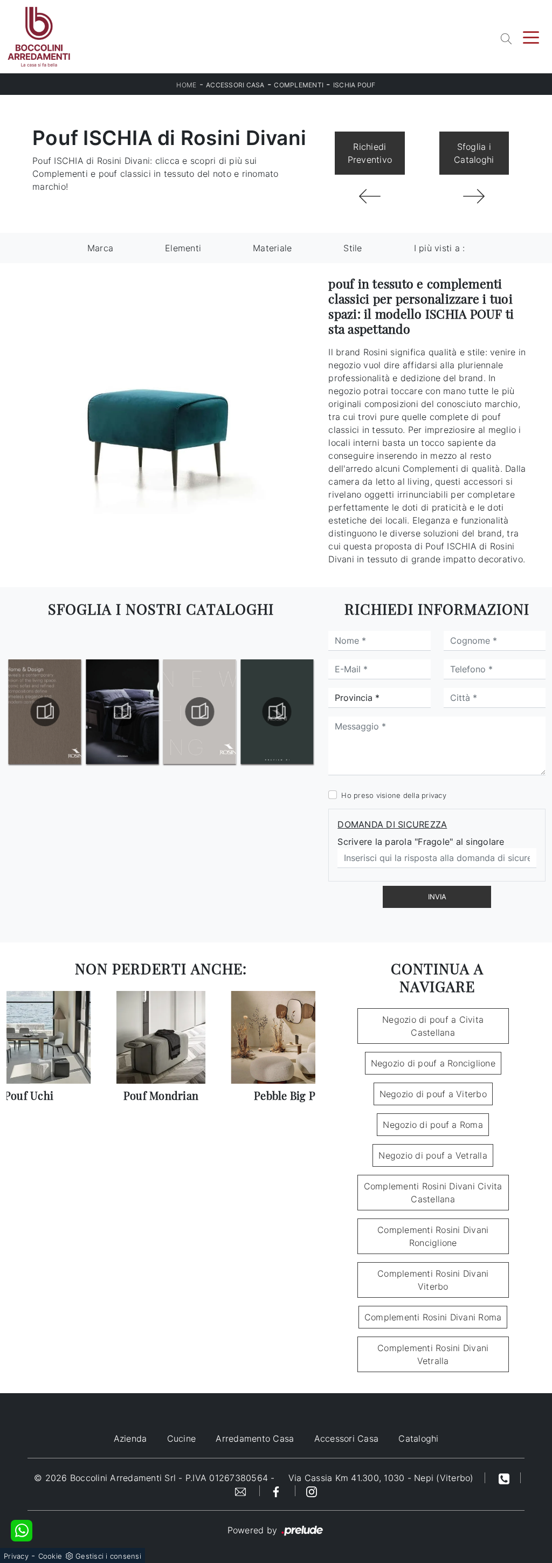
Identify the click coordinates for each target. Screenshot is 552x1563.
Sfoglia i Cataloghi (474, 153)
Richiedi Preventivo (370, 153)
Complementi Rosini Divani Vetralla (432, 1354)
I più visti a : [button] (439, 248)
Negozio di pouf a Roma (433, 1124)
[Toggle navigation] (531, 36)
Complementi (298, 85)
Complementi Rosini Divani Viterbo (432, 1280)
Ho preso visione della (393, 795)
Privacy (16, 1556)
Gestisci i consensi (108, 1556)
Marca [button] (100, 248)
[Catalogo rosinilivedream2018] (199, 712)
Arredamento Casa (255, 1438)
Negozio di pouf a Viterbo (433, 1094)
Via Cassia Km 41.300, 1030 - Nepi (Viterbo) (381, 1477)
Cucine (181, 1438)
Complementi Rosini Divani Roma (433, 1317)
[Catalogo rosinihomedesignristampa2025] (122, 712)
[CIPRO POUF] (369, 196)
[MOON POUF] (474, 196)
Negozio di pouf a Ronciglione (433, 1063)
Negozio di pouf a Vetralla (432, 1155)
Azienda (130, 1438)
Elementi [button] (183, 248)
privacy (434, 795)
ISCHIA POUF (354, 85)
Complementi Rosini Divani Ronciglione (432, 1236)
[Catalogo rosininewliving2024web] (276, 712)
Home (186, 85)
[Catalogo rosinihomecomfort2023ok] (45, 712)
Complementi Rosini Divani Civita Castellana (433, 1192)
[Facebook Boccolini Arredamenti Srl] (277, 1490)
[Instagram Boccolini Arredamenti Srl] (311, 1490)
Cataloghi (418, 1438)
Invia (437, 896)
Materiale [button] (272, 248)
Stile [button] (352, 248)
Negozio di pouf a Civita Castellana (433, 1026)
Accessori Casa (235, 85)
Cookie (50, 1556)
